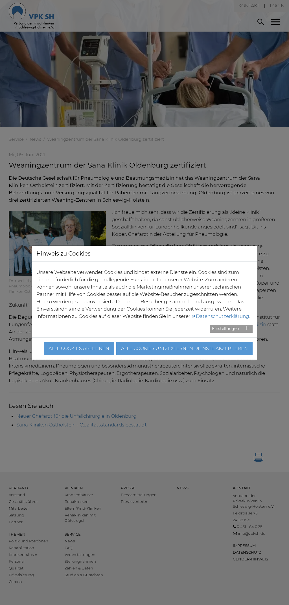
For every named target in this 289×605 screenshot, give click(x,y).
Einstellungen (225, 328)
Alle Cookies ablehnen (79, 348)
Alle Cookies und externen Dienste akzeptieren (184, 348)
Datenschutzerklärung (222, 316)
